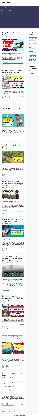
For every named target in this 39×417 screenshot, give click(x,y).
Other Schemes (14, 7)
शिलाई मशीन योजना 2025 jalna (19, 63)
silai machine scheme (6, 63)
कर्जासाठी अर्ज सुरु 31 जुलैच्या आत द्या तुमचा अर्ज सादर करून (12, 220)
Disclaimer (9, 10)
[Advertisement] (19, 21)
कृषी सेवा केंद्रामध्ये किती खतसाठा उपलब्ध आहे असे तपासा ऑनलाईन (12, 71)
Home (2, 7)
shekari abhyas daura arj (17, 404)
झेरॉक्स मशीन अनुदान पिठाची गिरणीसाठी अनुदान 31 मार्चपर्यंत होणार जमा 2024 (13, 298)
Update (20, 7)
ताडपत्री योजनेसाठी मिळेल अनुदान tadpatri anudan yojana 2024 (13, 337)
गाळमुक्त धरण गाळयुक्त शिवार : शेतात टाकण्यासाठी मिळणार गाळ (33, 50)
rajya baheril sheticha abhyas (7, 404)
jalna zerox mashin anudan (14, 327)
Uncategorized (5, 174)
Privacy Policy (3, 10)
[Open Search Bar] (1, 13)
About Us (30, 7)
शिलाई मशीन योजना (12, 63)
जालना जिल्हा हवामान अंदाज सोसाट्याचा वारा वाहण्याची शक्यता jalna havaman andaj (12, 259)
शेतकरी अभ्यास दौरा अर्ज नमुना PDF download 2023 (13, 375)
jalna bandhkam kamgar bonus (16, 211)
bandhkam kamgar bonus (7, 211)
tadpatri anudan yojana (6, 366)
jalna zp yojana (7, 7)
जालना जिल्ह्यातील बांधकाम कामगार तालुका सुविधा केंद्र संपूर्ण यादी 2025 (33, 59)
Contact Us (25, 7)
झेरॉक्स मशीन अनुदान (7, 328)
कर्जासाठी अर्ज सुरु (5, 249)
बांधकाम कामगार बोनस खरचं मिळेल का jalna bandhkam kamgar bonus (12, 184)
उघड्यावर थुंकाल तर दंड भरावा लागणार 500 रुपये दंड (11, 109)
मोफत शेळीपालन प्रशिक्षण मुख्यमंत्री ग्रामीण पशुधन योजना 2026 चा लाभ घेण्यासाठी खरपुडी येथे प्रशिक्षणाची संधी (33, 39)
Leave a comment (6, 64)
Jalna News (5, 137)
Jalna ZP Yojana (6, 2)
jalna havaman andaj (6, 289)
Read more (18, 59)
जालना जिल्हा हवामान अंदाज (13, 289)
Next (14, 411)
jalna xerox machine (6, 327)
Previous (4, 411)
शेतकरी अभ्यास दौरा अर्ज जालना (10, 405)
